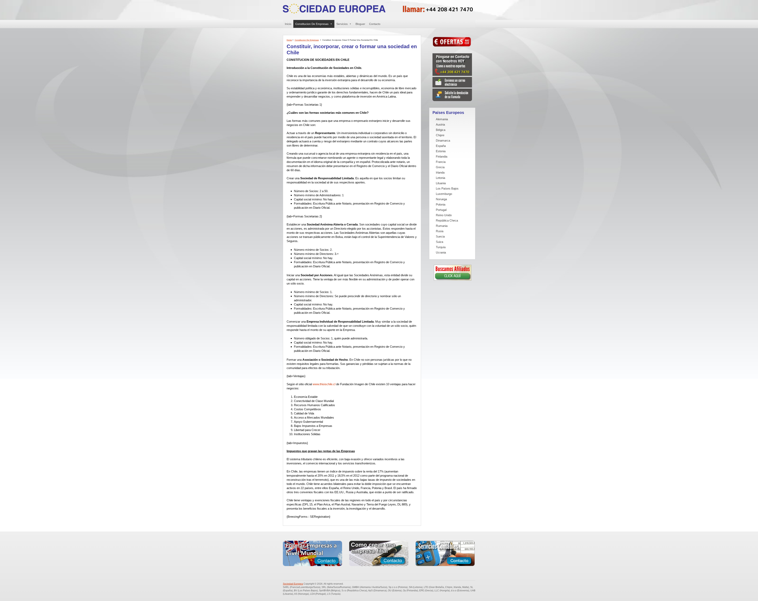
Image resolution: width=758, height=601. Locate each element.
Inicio (288, 23)
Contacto (374, 23)
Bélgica (440, 129)
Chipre (440, 135)
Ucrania (441, 252)
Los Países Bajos (447, 188)
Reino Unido (444, 215)
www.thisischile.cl (324, 384)
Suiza (439, 241)
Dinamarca (443, 140)
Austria (440, 124)
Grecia (440, 167)
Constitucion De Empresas (311, 23)
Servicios (342, 23)
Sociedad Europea (293, 583)
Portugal (441, 209)
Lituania (441, 183)
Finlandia (441, 156)
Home (289, 40)
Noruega (441, 199)
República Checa (447, 220)
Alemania (442, 119)
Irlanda (440, 172)
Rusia (439, 231)
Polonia (440, 204)
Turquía (441, 247)
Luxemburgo (444, 193)
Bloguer (360, 23)
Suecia (440, 236)
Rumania (441, 225)
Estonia (441, 151)
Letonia (440, 177)
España (441, 145)
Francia (441, 161)
